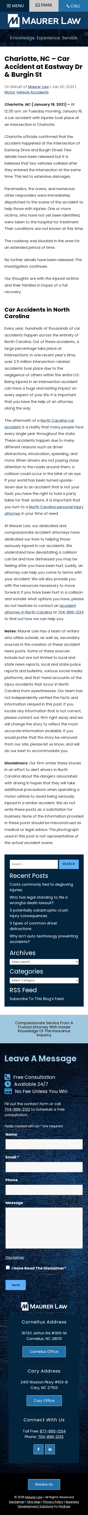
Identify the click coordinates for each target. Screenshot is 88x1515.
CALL (75, 6)
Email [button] (46, 5)
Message (14, 1202)
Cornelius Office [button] (44, 1351)
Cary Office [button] (44, 1400)
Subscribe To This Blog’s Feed (37, 998)
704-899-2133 (70, 612)
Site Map (34, 1502)
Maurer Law (38, 86)
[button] (15, 4)
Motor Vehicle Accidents (27, 92)
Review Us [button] (44, 1484)
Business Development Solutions (48, 1504)
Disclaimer (15, 1257)
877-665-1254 (53, 1431)
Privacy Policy (53, 1502)
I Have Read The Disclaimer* (39, 1268)
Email (12, 1157)
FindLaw (64, 1506)
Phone (12, 1179)
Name (11, 1134)
